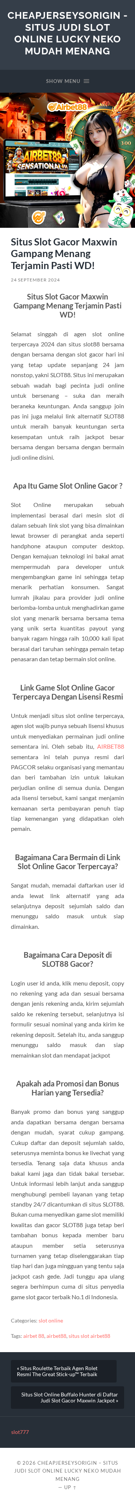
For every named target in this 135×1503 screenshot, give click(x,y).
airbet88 (56, 1336)
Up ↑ (70, 1487)
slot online (51, 1321)
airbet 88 (33, 1336)
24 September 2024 (35, 280)
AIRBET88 (110, 746)
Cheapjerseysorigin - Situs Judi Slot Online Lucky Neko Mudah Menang (68, 33)
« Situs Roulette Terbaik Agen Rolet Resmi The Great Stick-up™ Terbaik (57, 1371)
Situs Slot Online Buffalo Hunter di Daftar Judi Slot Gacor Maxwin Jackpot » (69, 1398)
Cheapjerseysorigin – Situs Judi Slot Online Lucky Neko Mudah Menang (67, 1471)
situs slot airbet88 (89, 1336)
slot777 (20, 1432)
